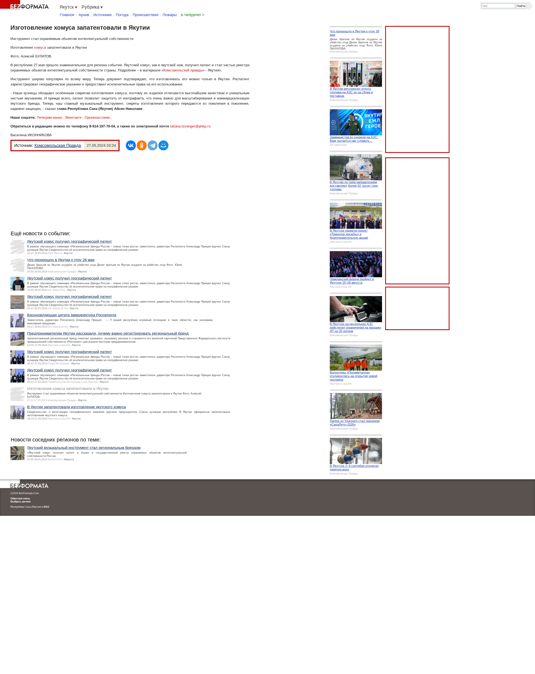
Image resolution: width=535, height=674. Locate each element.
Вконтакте (73, 118)
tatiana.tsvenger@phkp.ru (190, 126)
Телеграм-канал (49, 118)
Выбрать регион (20, 501)
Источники (102, 15)
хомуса (40, 48)
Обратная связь (20, 498)
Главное (67, 15)
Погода (122, 15)
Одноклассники (97, 118)
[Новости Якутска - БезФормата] (25, 5)
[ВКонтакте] (131, 145)
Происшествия (145, 15)
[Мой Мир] (163, 145)
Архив (84, 15)
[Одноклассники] (142, 145)
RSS (46, 506)
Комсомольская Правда (57, 145)
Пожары (170, 15)
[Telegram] (153, 145)
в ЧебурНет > (192, 15)
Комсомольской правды (183, 70)
